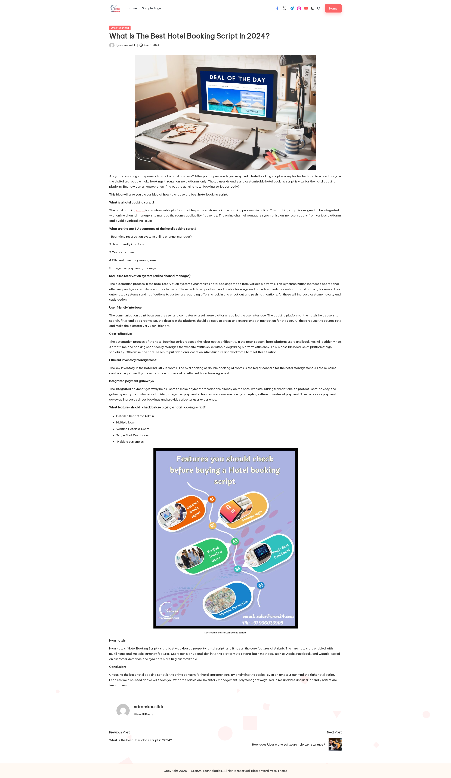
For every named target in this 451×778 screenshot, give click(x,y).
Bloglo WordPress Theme (269, 771)
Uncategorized (120, 27)
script (140, 210)
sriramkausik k (148, 706)
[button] (333, 8)
